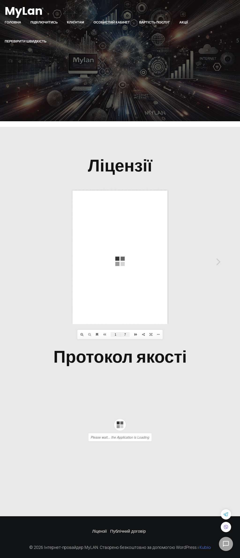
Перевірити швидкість (25, 41)
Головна (13, 22)
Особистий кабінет (112, 22)
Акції (183, 22)
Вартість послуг (154, 22)
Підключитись (44, 22)
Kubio (205, 547)
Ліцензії (99, 531)
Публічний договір (128, 531)
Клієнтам (75, 22)
